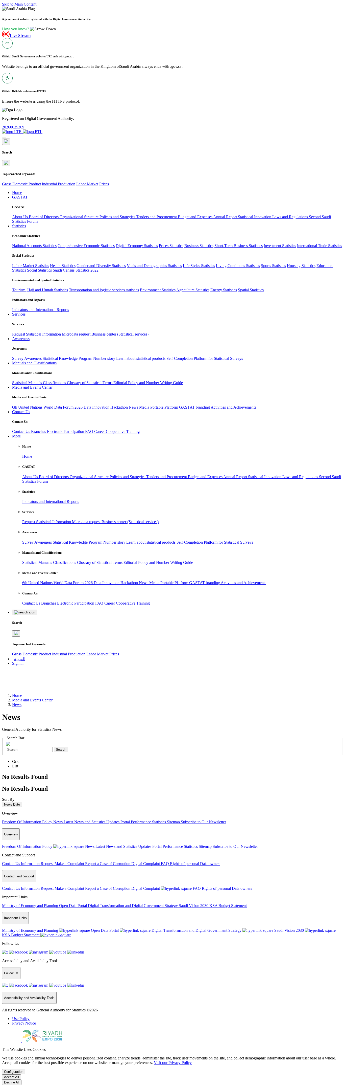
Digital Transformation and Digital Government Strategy (133, 905)
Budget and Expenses (195, 217)
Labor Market (87, 184)
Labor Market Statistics (30, 265)
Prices (104, 184)
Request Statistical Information (37, 334)
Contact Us (21, 431)
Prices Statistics (171, 245)
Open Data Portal (73, 905)
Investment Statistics (280, 245)
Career (100, 431)
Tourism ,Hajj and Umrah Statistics (40, 290)
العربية (19, 659)
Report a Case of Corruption (108, 863)
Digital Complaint (146, 863)
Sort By (8, 799)
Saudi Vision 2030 (194, 905)
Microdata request (76, 334)
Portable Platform (164, 407)
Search (61, 749)
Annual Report (225, 217)
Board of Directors (44, 217)
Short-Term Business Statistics (238, 245)
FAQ (89, 431)
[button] (29, 29)
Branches (39, 431)
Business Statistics (198, 245)
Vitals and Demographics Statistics (154, 265)
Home (27, 456)
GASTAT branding (195, 407)
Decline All (11, 1082)
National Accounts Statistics (34, 245)
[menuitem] (21, 1018)
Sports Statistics (273, 265)
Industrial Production (58, 184)
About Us (20, 217)
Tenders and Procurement (157, 217)
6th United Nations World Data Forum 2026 (48, 407)
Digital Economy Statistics (137, 245)
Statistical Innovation (255, 217)
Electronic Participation (66, 431)
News (134, 407)
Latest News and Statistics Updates (92, 822)
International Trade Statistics (319, 245)
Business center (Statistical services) (120, 334)
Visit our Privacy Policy (173, 1062)
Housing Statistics (301, 265)
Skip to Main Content (19, 4)
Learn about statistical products (141, 358)
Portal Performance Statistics (143, 822)
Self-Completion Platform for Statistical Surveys (204, 358)
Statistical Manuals (27, 383)
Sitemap (174, 822)
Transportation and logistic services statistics (104, 290)
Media (144, 407)
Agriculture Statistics (192, 290)
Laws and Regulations (290, 217)
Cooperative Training (123, 431)
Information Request (38, 863)
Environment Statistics (158, 290)
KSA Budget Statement (228, 905)
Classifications (55, 383)
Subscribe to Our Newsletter (203, 822)
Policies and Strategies (118, 217)
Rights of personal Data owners (195, 863)
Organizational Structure (80, 217)
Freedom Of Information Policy (27, 822)
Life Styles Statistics (199, 265)
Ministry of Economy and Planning (30, 905)
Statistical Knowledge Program (68, 358)
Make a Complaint (70, 863)
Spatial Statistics (251, 290)
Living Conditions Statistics (238, 265)
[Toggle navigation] (4, 137)
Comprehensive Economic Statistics (86, 245)
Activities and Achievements (233, 407)
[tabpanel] (172, 776)
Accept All (11, 1077)
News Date (12, 804)
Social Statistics (39, 270)
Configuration (13, 1072)
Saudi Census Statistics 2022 (75, 270)
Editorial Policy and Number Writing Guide (148, 383)
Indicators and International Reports (40, 309)
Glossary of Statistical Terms (90, 383)
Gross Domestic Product (21, 184)
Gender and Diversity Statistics (101, 265)
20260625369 (13, 127)
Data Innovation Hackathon (106, 407)
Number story (104, 358)
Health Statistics (63, 265)
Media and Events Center (32, 700)
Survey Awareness (27, 358)
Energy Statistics (223, 290)
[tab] (15, 761)
